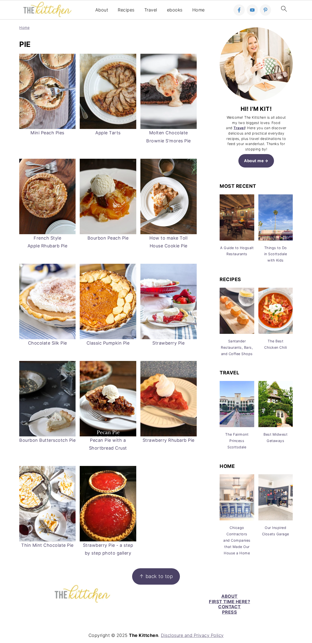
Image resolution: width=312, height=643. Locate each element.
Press (229, 612)
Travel (150, 9)
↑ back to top (156, 576)
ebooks (175, 9)
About (101, 9)
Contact (229, 606)
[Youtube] (252, 10)
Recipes (126, 9)
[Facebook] (239, 10)
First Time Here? (229, 601)
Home (198, 9)
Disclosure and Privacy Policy (192, 635)
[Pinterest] (265, 10)
